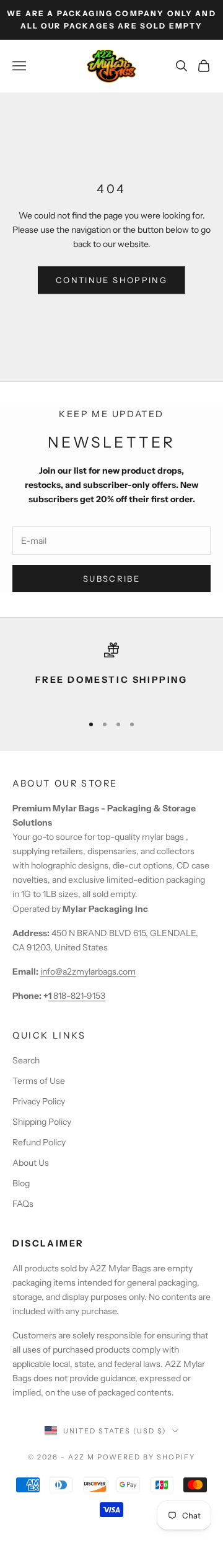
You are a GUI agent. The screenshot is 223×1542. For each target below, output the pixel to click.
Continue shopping (111, 280)
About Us (30, 1162)
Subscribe (111, 579)
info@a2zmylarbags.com (88, 971)
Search (26, 1060)
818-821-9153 (76, 995)
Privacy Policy (38, 1101)
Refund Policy (39, 1142)
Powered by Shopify (146, 1457)
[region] (111, 672)
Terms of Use (38, 1080)
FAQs (22, 1203)
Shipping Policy (41, 1121)
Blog (21, 1183)
